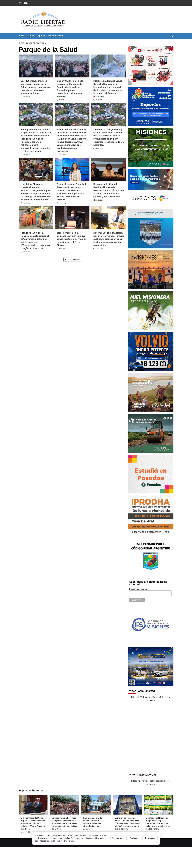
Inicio (21, 36)
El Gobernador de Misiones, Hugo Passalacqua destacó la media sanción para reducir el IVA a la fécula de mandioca (33, 823)
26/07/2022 (99, 200)
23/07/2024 (26, 154)
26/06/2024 (99, 148)
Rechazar (134, 838)
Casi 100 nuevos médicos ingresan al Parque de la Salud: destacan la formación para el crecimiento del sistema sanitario (36, 87)
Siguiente (76, 259)
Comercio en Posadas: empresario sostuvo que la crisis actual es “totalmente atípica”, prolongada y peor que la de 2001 (127, 823)
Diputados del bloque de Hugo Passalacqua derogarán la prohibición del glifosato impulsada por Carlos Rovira (158, 823)
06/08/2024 (99, 100)
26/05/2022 (26, 252)
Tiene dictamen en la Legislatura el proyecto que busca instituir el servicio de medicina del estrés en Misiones (71, 239)
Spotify (41, 36)
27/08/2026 (26, 832)
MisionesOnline (55, 36)
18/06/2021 (62, 248)
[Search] (171, 36)
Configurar (150, 838)
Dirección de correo (138, 589)
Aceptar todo (118, 838)
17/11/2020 (99, 248)
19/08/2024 (26, 97)
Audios (30, 36)
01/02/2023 (62, 203)
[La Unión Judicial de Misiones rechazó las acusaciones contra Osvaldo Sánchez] (96, 805)
